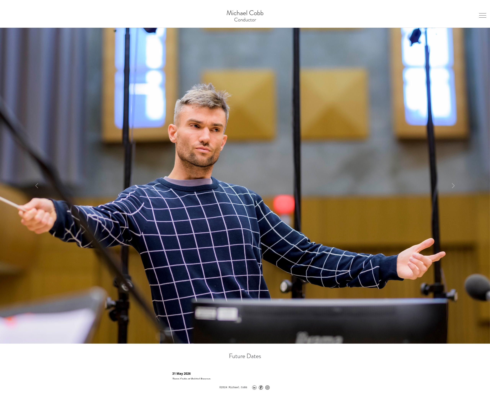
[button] (37, 186)
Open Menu (481, 13)
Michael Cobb (245, 13)
